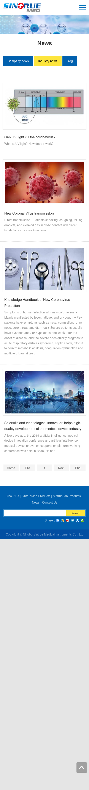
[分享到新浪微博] (68, 520)
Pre (27, 468)
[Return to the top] (81, 767)
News (36, 502)
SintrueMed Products (36, 496)
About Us (12, 496)
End (78, 468)
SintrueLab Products (67, 496)
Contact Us (49, 502)
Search (75, 513)
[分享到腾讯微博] (73, 520)
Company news (18, 61)
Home (11, 468)
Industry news (47, 61)
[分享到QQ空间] (63, 520)
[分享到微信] (82, 520)
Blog (70, 61)
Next (61, 468)
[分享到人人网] (77, 520)
